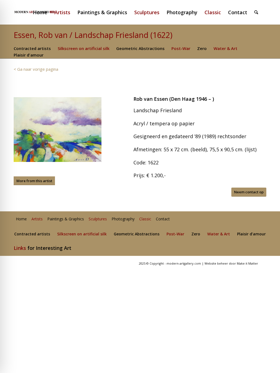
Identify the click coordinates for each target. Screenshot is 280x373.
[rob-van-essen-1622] (57, 129)
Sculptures (98, 219)
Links (20, 248)
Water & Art (225, 48)
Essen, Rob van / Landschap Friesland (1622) (93, 34)
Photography (123, 219)
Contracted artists (32, 48)
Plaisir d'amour (28, 55)
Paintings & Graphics (65, 219)
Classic (145, 219)
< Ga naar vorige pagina (36, 69)
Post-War (180, 48)
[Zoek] (256, 12)
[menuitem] (42, 12)
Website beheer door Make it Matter (231, 263)
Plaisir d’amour (251, 234)
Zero (202, 48)
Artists (37, 219)
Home (21, 219)
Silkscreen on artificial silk (83, 48)
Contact (163, 219)
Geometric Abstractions (140, 48)
